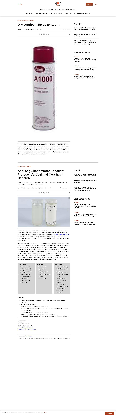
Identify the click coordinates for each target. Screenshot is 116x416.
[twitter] (44, 34)
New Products (29, 13)
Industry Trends (58, 13)
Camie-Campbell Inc (29, 29)
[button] (19, 4)
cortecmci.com (22, 329)
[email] (48, 34)
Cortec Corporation (29, 188)
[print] (69, 34)
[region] (58, 413)
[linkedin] (41, 34)
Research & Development (83, 13)
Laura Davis (28, 336)
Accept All (109, 413)
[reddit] (46, 34)
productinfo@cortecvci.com (26, 328)
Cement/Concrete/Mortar (24, 166)
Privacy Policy (44, 412)
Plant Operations (70, 13)
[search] (21, 4)
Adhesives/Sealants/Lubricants (26, 20)
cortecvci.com (31, 329)
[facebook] (39, 34)
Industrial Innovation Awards (43, 13)
